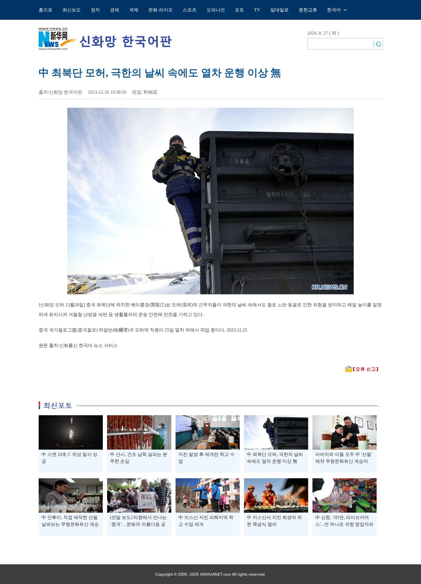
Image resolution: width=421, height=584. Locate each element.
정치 (95, 9)
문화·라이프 (160, 9)
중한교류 (308, 9)
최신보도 (71, 9)
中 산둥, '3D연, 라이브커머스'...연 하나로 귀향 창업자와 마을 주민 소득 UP (344, 524)
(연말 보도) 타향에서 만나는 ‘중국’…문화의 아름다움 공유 (138, 524)
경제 (114, 9)
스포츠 (189, 9)
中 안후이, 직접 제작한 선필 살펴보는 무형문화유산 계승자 (70, 524)
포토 (239, 9)
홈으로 (45, 9)
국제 (133, 9)
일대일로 (279, 9)
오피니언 (215, 9)
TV (257, 9)
